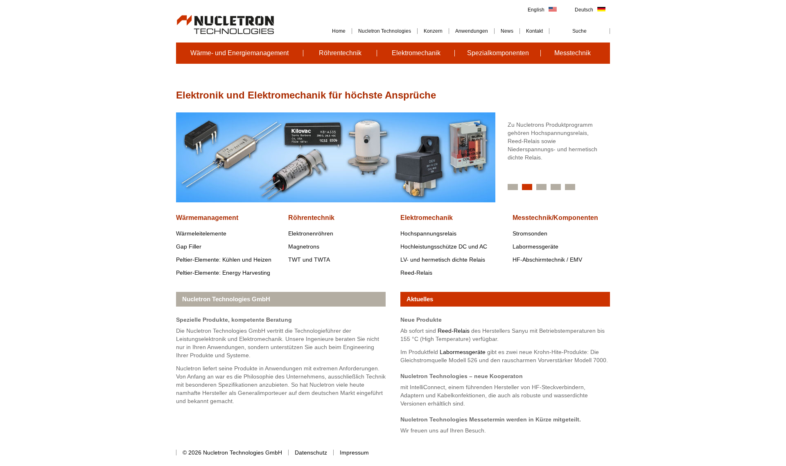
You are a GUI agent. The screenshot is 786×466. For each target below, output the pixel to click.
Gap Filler (188, 246)
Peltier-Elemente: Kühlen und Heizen (223, 259)
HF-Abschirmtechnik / (547, 259)
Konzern (433, 31)
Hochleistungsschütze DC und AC (443, 246)
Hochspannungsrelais (428, 233)
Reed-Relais (416, 272)
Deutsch (584, 10)
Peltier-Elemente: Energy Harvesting (223, 272)
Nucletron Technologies (384, 31)
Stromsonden (530, 233)
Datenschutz (311, 452)
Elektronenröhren (310, 233)
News (507, 31)
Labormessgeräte (535, 246)
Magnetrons (303, 246)
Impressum (354, 452)
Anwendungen (471, 31)
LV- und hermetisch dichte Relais (442, 259)
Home (339, 31)
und (309, 259)
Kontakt (534, 31)
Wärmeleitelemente (201, 233)
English (536, 10)
